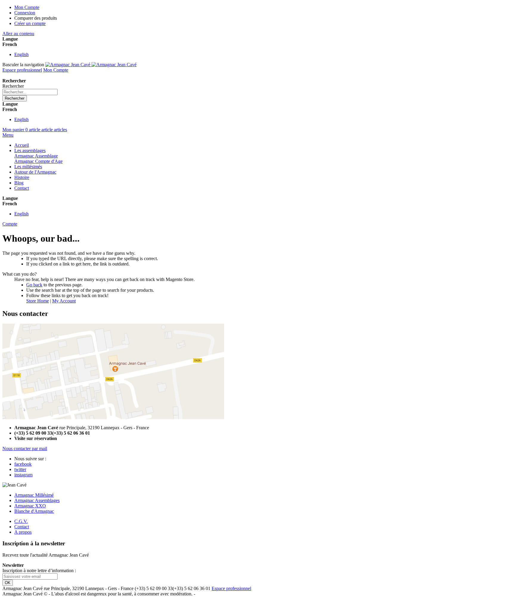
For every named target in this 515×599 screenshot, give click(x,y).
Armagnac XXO (30, 505)
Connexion (24, 12)
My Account (64, 300)
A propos (23, 532)
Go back (34, 284)
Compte (9, 223)
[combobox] (30, 92)
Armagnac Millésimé (34, 495)
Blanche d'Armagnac (34, 511)
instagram (23, 474)
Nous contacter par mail (24, 448)
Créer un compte (30, 23)
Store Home (37, 300)
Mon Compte (26, 7)
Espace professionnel (22, 69)
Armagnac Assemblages (37, 500)
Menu (7, 135)
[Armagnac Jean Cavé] (90, 64)
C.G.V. (21, 521)
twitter (20, 469)
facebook (23, 464)
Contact (21, 526)
